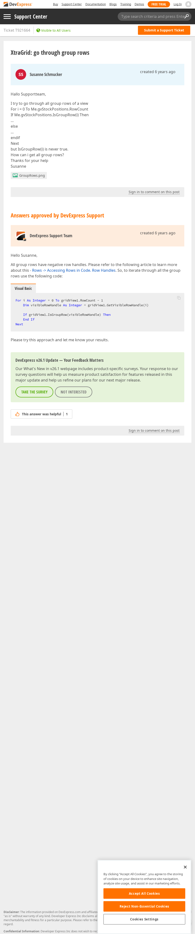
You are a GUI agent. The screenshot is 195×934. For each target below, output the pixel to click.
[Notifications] (188, 4)
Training (125, 4)
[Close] (185, 867)
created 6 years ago (158, 71)
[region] (144, 897)
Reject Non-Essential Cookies (144, 906)
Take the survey (34, 392)
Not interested (74, 392)
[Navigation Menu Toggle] (7, 16)
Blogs (113, 4)
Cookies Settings (144, 919)
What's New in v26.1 (41, 368)
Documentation (95, 4)
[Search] (186, 16)
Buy (55, 4)
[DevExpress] (18, 4)
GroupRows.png (32, 175)
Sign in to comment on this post (154, 192)
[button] (179, 298)
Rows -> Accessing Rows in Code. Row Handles (74, 270)
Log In (178, 4)
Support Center (72, 4)
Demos (139, 4)
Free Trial (158, 4)
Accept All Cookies (144, 893)
